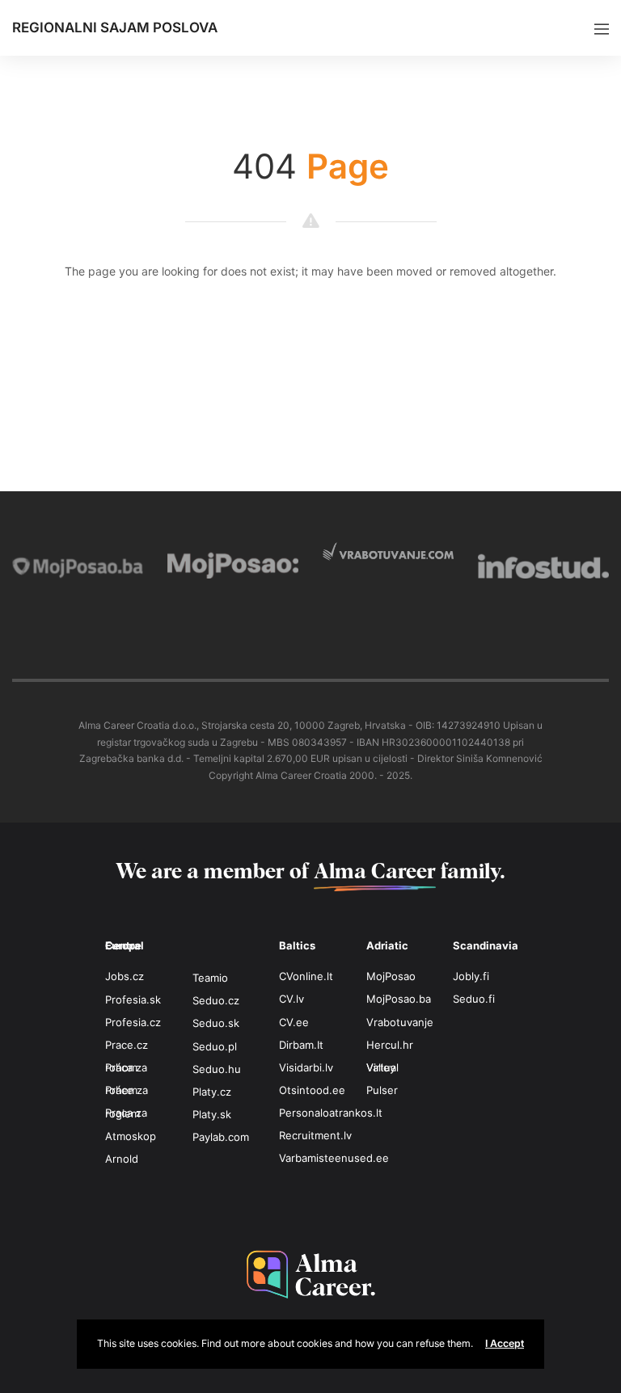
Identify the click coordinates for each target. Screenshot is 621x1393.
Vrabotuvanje (399, 1022)
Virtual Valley (382, 1067)
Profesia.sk (133, 999)
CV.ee (294, 1022)
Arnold (121, 1158)
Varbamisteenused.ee (334, 1157)
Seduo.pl (214, 1046)
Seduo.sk (215, 1022)
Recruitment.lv (315, 1135)
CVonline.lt (306, 976)
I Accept (504, 1343)
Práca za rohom (126, 1067)
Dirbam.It (301, 1044)
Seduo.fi (474, 998)
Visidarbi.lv (306, 1067)
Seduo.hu (216, 1069)
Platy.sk (211, 1114)
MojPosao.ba (398, 998)
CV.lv (291, 998)
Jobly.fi (471, 976)
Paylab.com (220, 1136)
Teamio (210, 977)
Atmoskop (130, 1136)
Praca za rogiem (126, 1112)
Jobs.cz (124, 976)
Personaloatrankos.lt (330, 1112)
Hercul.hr (389, 1044)
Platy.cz (211, 1091)
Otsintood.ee (312, 1090)
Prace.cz (126, 1044)
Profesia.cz (133, 1022)
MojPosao (391, 976)
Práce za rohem (126, 1090)
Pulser (382, 1090)
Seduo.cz (215, 1000)
